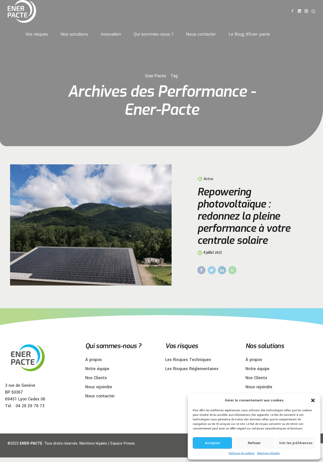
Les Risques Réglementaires (192, 369)
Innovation (111, 34)
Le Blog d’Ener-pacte (249, 34)
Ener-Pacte (155, 76)
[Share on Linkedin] (222, 270)
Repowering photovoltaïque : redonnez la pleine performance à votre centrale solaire (243, 216)
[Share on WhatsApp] (232, 270)
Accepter (212, 443)
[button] (312, 400)
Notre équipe (97, 369)
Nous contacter (201, 34)
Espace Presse (122, 443)
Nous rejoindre (98, 387)
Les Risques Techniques (188, 360)
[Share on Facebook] (201, 270)
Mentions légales (268, 453)
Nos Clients (96, 378)
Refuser (254, 443)
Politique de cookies (242, 453)
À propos (93, 360)
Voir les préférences (295, 443)
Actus (208, 179)
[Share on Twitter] (212, 270)
